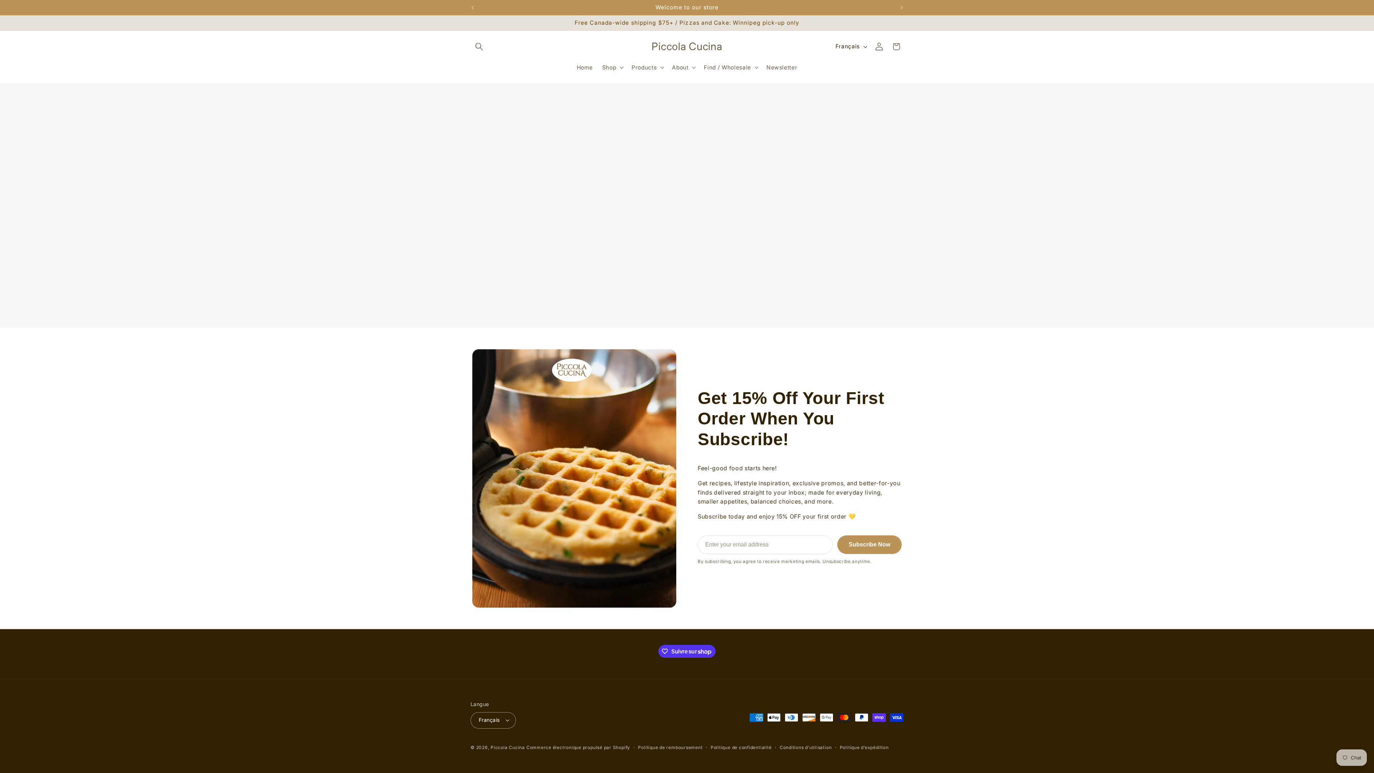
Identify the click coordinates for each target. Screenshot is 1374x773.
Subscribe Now (869, 544)
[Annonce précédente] (473, 7)
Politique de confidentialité (741, 747)
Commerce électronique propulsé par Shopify (578, 747)
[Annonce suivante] (902, 7)
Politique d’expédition (864, 747)
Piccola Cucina (508, 747)
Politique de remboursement (670, 747)
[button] (479, 46)
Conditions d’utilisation (806, 747)
